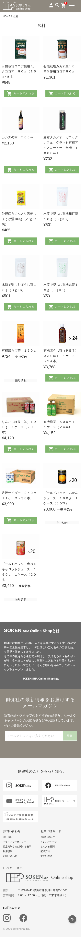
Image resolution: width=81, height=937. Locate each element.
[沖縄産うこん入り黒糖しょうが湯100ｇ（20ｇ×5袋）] (21, 196)
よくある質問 (47, 846)
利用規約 (7, 851)
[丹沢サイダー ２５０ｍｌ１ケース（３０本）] (21, 475)
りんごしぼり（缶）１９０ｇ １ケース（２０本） (19, 427)
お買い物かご (47, 837)
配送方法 (45, 851)
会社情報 (7, 837)
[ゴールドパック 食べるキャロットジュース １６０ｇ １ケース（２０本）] (21, 546)
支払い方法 (46, 856)
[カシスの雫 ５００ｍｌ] (21, 120)
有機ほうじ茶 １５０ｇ (19, 350)
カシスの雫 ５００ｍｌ (19, 137)
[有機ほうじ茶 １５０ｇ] (21, 333)
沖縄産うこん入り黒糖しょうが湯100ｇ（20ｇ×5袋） (19, 219)
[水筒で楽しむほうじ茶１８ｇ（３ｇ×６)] (21, 267)
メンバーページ (48, 841)
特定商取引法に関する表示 (17, 846)
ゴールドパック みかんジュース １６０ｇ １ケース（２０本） (60, 498)
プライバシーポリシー (15, 841)
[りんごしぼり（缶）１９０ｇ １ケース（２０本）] (21, 404)
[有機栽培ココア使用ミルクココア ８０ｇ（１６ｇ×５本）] (21, 49)
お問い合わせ (10, 856)
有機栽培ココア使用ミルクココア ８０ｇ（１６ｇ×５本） (19, 71)
